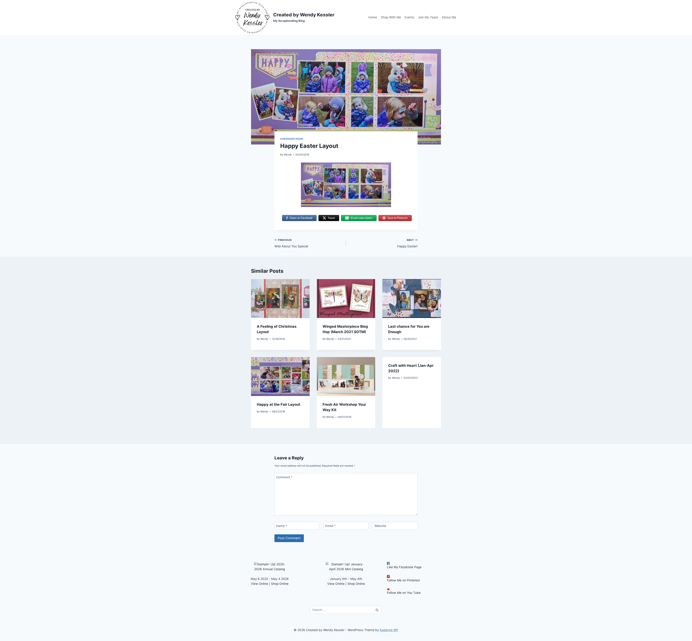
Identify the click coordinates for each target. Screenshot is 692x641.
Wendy (288, 154)
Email (330, 526)
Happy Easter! (407, 243)
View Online (259, 584)
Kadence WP (389, 630)
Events (409, 17)
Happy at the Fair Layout (278, 404)
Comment (284, 477)
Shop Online (280, 584)
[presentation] (280, 298)
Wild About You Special (291, 243)
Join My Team (428, 17)
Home (372, 17)
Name (281, 526)
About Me (449, 17)
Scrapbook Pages (291, 138)
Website (380, 526)
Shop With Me (391, 17)
